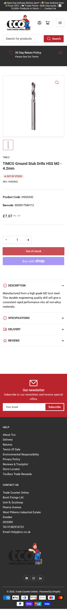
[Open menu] (60, 23)
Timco (6, 157)
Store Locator (11, 469)
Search (56, 38)
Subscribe (54, 407)
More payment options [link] (34, 270)
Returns (7, 444)
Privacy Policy (11, 459)
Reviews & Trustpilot (15, 464)
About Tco (9, 434)
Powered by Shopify (49, 591)
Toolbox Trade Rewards (17, 474)
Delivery (8, 439)
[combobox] (33, 39)
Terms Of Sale (11, 449)
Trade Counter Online (26, 591)
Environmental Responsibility (21, 454)
